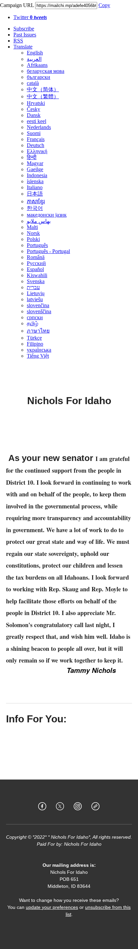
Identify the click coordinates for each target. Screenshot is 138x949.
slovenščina (39, 311)
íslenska (35, 181)
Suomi (34, 133)
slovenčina (38, 305)
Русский (36, 263)
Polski (33, 239)
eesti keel (36, 121)
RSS (18, 40)
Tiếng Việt (38, 356)
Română (36, 257)
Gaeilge (35, 169)
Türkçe (34, 338)
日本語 (35, 194)
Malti (32, 227)
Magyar (35, 163)
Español (35, 269)
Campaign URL (17, 5)
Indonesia (37, 175)
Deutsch (35, 145)
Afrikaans (37, 65)
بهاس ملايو (39, 221)
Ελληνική (37, 151)
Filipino (35, 344)
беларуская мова (45, 71)
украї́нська (39, 350)
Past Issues (24, 34)
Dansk (34, 115)
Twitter (30, 17)
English (35, 52)
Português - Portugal (48, 251)
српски (35, 317)
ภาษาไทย (38, 331)
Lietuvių (36, 293)
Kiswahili (37, 275)
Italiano (35, 187)
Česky (33, 109)
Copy (104, 5)
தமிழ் (32, 323)
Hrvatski (36, 103)
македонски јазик (47, 215)
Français (36, 139)
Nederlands (39, 127)
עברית (33, 287)
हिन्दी (32, 157)
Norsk (33, 233)
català (33, 83)
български (38, 77)
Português (37, 245)
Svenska (36, 281)
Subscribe (23, 28)
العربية (34, 59)
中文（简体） (43, 89)
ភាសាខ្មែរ (36, 201)
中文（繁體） (43, 96)
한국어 (35, 208)
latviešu (35, 299)
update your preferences (52, 907)
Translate (22, 46)
